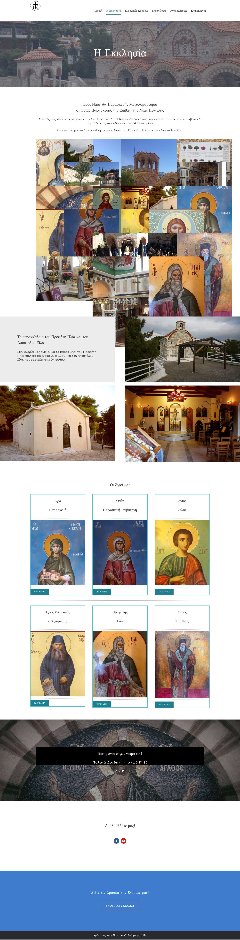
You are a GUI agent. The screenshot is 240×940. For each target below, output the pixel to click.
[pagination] (116, 771)
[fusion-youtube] (123, 841)
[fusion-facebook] (116, 841)
